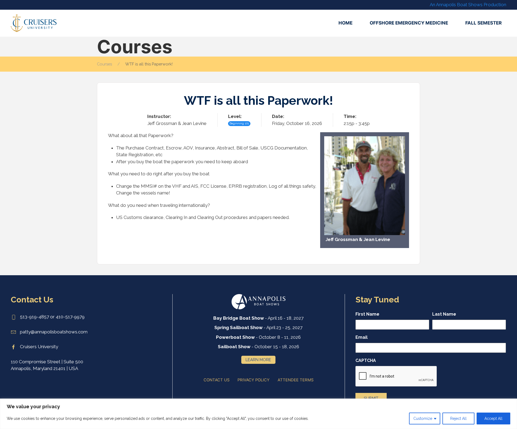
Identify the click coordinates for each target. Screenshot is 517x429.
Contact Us (216, 380)
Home (345, 23)
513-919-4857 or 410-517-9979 (52, 316)
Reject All (458, 418)
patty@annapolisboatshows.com (53, 331)
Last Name (444, 314)
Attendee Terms (295, 380)
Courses (104, 64)
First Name (367, 314)
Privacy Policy (253, 380)
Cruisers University (38, 346)
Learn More (258, 359)
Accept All (493, 418)
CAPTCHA (365, 360)
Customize (422, 418)
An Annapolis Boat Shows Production (468, 4)
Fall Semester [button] (483, 23)
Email (361, 337)
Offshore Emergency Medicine (409, 23)
